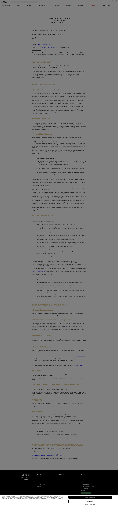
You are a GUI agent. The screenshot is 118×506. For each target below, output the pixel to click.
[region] (59, 500)
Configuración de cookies (90, 504)
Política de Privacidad (26, 499)
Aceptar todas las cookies (90, 497)
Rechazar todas (90, 501)
